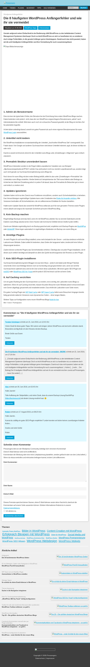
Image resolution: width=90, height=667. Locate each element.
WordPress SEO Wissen (13, 541)
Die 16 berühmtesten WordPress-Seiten (15, 557)
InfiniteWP (10, 229)
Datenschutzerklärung (12, 508)
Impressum (50, 658)
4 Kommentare (44, 28)
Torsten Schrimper (12, 322)
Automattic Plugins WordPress (11, 531)
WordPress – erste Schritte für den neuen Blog (18, 635)
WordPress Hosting (51, 538)
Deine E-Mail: (9, 494)
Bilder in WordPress (33, 530)
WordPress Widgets (69, 541)
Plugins (21, 8)
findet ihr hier (54, 300)
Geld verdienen (49, 8)
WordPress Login (10, 132)
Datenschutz (40, 658)
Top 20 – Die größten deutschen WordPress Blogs (19, 615)
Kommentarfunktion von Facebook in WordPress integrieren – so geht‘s (15, 625)
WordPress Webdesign (42, 541)
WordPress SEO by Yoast (23, 272)
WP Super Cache (47, 292)
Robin (7, 412)
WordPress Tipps (30, 28)
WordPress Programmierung (72, 537)
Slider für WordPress (58, 535)
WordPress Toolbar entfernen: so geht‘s (16, 607)
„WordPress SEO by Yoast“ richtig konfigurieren (18, 599)
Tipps (39, 8)
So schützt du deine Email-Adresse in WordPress (19, 582)
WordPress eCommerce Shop (35, 538)
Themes (12, 8)
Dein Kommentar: (10, 462)
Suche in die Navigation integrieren (14, 590)
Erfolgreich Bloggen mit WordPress (26, 534)
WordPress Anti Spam (20, 538)
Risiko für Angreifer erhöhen (66, 198)
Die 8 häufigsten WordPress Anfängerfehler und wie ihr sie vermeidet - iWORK (35, 352)
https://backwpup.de (13, 398)
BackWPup (81, 226)
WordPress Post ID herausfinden (13, 566)
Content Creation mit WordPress (64, 531)
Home (5, 8)
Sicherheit (30, 8)
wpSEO (6, 272)
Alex (7, 387)
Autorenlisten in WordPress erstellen (14, 574)
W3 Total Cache (31, 292)
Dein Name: (8, 486)
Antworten (9, 343)
